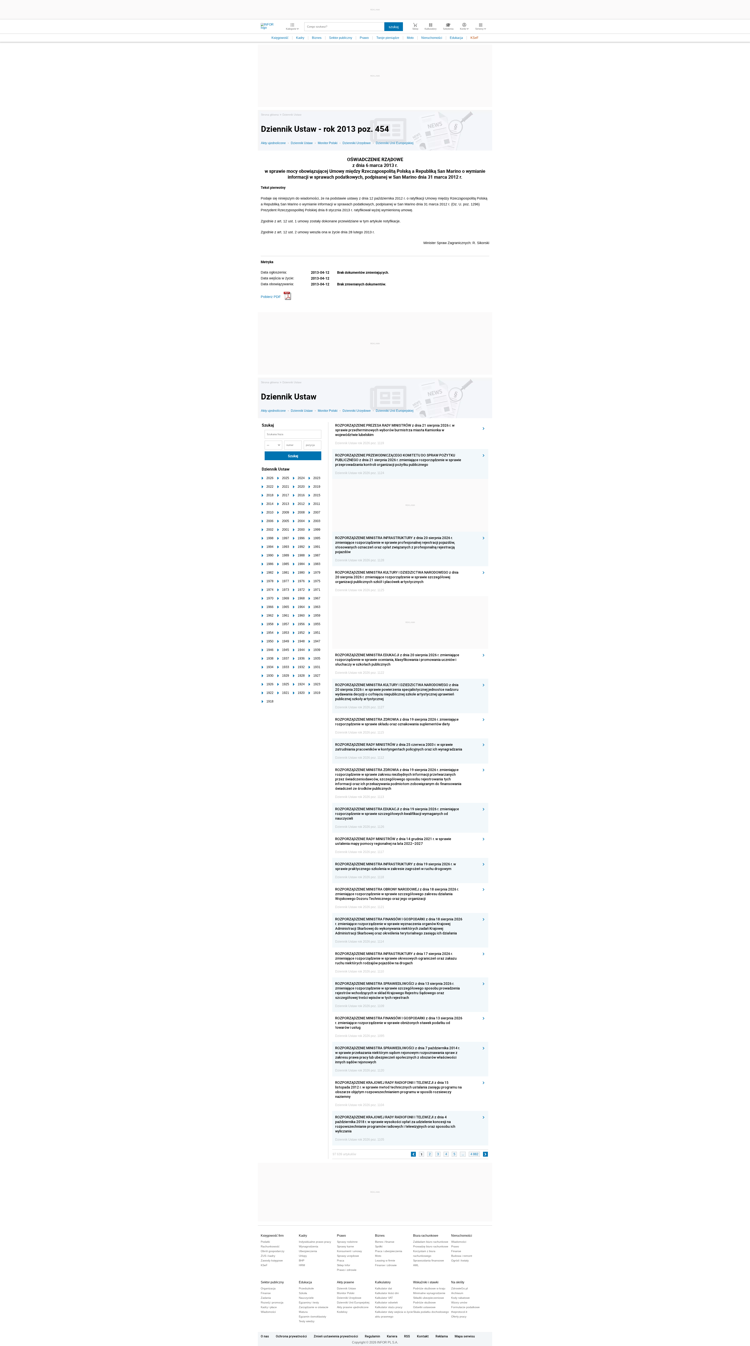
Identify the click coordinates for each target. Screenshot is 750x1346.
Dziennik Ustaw (291, 114)
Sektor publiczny (340, 37)
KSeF (475, 37)
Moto (410, 37)
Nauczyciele (306, 1297)
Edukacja (456, 37)
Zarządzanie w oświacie (313, 1307)
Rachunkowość (270, 1246)
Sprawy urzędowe (348, 1255)
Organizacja (268, 1288)
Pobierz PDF (271, 297)
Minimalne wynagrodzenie (429, 1293)
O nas (265, 1336)
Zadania (266, 1297)
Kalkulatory (383, 1282)
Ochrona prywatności (291, 1336)
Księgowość (279, 37)
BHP (301, 1260)
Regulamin (372, 1336)
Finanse (456, 1251)
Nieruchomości (431, 37)
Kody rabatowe (460, 1297)
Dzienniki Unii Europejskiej (394, 143)
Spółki (378, 1246)
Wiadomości (458, 1241)
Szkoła (303, 1293)
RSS (407, 1336)
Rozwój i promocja (272, 1302)
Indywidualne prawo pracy (315, 1241)
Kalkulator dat (383, 1288)
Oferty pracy (458, 1316)
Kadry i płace (269, 1307)
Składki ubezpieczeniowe (428, 1297)
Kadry (300, 37)
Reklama (442, 1336)
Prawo (364, 37)
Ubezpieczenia (308, 1251)
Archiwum (457, 1293)
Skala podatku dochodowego (431, 1311)
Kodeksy (342, 1311)
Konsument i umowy (349, 1251)
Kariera (392, 1336)
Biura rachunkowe (425, 1235)
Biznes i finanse (384, 1241)
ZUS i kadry (268, 1255)
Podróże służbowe (424, 1302)
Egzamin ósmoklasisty (312, 1316)
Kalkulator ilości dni (387, 1293)
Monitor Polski (328, 143)
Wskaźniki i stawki (425, 1282)
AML (416, 1265)
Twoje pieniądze (387, 37)
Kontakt (423, 1336)
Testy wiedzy (306, 1321)
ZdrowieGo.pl (459, 1288)
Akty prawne (345, 1282)
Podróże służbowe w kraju (429, 1288)
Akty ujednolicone (273, 143)
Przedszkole (306, 1288)
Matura (303, 1311)
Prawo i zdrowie (346, 1269)
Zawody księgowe (272, 1260)
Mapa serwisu (465, 1336)
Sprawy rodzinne (347, 1241)
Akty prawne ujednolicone (353, 1307)
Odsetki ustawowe (424, 1307)
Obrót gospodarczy (272, 1251)
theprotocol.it (459, 1311)
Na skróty (457, 1282)
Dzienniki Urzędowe (357, 143)
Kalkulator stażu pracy (388, 1307)
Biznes (316, 37)
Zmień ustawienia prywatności (336, 1336)
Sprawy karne (345, 1246)
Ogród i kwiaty (460, 1260)
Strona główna (270, 114)
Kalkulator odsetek (386, 1302)
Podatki (265, 1241)
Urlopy (303, 1255)
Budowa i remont (461, 1255)
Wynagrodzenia (308, 1246)
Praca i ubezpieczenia (388, 1251)
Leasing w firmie (385, 1260)
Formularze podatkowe (465, 1307)
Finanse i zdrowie (386, 1265)
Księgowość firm (272, 1235)
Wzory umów (459, 1302)
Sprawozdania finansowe (428, 1260)
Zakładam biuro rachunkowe (430, 1241)
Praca (340, 1260)
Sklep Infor (343, 1265)
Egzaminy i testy (309, 1302)
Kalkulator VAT (384, 1297)
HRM (302, 1265)
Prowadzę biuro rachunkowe (430, 1246)
